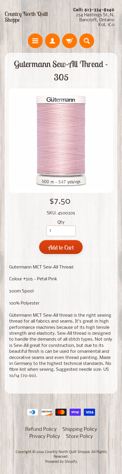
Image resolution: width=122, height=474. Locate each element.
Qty (61, 222)
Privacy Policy (44, 436)
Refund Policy (41, 429)
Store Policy (79, 436)
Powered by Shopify (61, 462)
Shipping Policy (79, 429)
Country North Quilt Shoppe (26, 17)
